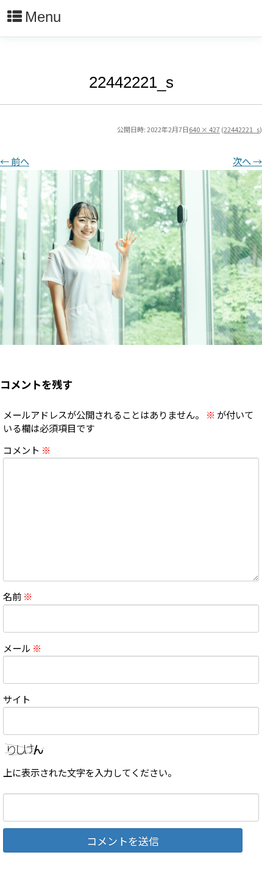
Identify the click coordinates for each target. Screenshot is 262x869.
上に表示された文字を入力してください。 (90, 772)
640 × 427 (204, 129)
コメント (27, 449)
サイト (16, 699)
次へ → (247, 161)
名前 (17, 596)
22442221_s (242, 129)
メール (22, 647)
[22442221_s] (131, 257)
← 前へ (14, 161)
